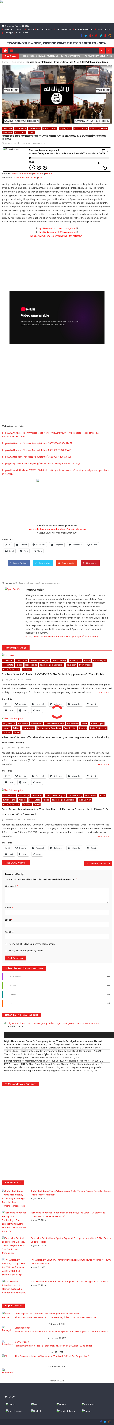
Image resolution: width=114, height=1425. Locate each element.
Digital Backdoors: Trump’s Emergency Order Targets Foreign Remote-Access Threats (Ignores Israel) (60, 1023)
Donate (30, 29)
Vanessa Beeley (53, 583)
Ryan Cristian (80, 128)
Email (34, 177)
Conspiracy (20, 128)
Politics (19, 665)
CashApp (8, 32)
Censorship (8, 660)
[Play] (7, 1035)
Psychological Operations (52, 665)
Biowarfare (23, 723)
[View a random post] (109, 51)
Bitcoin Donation (44, 29)
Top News (7, 132)
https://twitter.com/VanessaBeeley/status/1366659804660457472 (37, 443)
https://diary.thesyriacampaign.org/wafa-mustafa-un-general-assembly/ (41, 463)
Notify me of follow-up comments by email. (32, 943)
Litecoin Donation (64, 29)
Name (9, 907)
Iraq (30, 583)
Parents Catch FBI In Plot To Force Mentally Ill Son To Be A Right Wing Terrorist (54, 1345)
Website (9, 931)
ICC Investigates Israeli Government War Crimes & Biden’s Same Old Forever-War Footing (99, 863)
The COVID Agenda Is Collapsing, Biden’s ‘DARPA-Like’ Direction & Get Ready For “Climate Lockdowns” (18, 862)
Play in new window (21, 173)
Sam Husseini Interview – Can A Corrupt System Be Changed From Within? (69, 1281)
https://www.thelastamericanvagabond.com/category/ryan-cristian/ (62, 636)
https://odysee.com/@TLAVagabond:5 (57, 232)
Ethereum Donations (84, 29)
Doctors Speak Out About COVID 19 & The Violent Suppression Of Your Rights (53, 674)
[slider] (9, 1064)
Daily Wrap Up (9, 723)
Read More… (104, 692)
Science (83, 728)
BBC (15, 583)
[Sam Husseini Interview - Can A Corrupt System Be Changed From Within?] (14, 1411)
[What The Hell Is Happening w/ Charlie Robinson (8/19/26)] (66, 1411)
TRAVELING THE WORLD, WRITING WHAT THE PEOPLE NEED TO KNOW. (57, 43)
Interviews (7, 128)
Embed (49, 173)
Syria (41, 583)
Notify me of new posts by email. (26, 950)
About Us (8, 29)
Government (34, 128)
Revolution (71, 665)
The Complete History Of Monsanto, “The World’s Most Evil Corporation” (52, 1356)
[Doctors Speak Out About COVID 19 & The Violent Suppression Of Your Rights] (57, 655)
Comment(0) (40, 143)
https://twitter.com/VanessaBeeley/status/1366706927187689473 (36, 450)
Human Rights (49, 128)
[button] (102, 51)
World (31, 132)
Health (87, 660)
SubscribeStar (103, 29)
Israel (35, 583)
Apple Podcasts (21, 177)
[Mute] (7, 1059)
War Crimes (20, 132)
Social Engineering (98, 128)
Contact (19, 29)
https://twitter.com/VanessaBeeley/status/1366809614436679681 (36, 456)
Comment (11, 886)
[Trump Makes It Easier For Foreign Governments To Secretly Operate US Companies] (86, 1411)
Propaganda (65, 128)
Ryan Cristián (26, 143)
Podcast (6, 728)
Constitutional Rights (39, 660)
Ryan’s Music (22, 32)
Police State (8, 665)
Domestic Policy (59, 660)
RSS (40, 177)
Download (38, 173)
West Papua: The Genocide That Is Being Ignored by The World (47, 1313)
